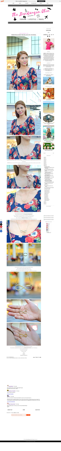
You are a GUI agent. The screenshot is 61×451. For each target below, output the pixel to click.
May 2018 (45, 196)
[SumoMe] (1, 231)
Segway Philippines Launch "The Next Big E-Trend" (48, 175)
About (20, 3)
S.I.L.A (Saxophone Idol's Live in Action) (48, 186)
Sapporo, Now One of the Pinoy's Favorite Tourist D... (48, 174)
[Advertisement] (23, 30)
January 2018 (46, 200)
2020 (44, 163)
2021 (44, 162)
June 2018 (45, 195)
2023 (44, 160)
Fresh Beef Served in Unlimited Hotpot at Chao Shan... (48, 172)
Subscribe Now (41, 1)
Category (26, 3)
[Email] (1, 229)
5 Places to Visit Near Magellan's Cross (48, 123)
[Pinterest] (1, 227)
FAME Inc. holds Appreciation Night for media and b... (49, 177)
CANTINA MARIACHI (48, 99)
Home (13, 3)
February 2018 (46, 199)
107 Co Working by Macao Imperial (49, 187)
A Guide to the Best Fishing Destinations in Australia (48, 180)
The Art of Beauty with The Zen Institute (48, 183)
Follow (48, 32)
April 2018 (45, 197)
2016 (44, 202)
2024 (44, 159)
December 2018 (46, 166)
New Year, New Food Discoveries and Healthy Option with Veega (49, 150)
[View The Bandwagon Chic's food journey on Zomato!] (49, 215)
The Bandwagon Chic (29, 439)
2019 (44, 164)
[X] (1, 224)
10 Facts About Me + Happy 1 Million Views (48, 75)
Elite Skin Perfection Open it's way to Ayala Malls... (49, 167)
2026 (44, 157)
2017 (44, 201)
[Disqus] (24, 372)
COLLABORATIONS (33, 3)
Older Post (37, 409)
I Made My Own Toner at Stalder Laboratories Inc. (48, 141)
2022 (44, 161)
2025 (44, 158)
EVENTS (41, 3)
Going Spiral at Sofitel (47, 188)
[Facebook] (1, 222)
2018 (44, 165)
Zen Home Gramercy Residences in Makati (49, 170)
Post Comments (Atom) (15, 412)
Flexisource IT (46, 184)
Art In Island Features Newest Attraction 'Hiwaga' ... (48, 179)
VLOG (47, 3)
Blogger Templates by (30, 441)
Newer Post (10, 409)
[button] (30, 1)
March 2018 (46, 198)
